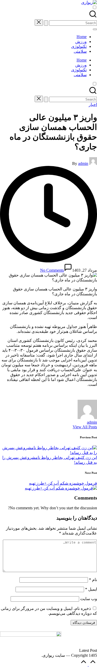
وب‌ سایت (88, 599)
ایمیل (91, 589)
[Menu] (95, 29)
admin (92, 422)
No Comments (52, 270)
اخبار (93, 104)
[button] (46, 23)
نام (93, 579)
